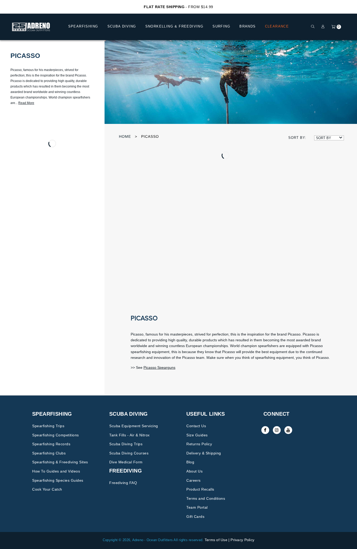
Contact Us (196, 426)
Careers (193, 480)
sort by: (297, 138)
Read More (26, 103)
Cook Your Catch (47, 489)
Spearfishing (83, 26)
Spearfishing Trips (48, 426)
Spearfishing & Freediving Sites (60, 462)
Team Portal (197, 507)
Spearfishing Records (51, 444)
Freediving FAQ (123, 483)
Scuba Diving (121, 26)
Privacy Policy (242, 540)
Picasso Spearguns (159, 367)
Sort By (323, 138)
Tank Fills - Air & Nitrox (129, 435)
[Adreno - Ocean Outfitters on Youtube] (288, 430)
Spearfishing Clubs (49, 453)
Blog (190, 462)
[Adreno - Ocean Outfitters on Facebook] (265, 430)
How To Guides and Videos (56, 471)
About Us (194, 471)
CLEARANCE (277, 26)
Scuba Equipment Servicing (133, 426)
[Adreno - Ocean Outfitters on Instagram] (277, 430)
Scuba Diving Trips (125, 444)
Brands (247, 26)
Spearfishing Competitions (55, 435)
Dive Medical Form (126, 462)
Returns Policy (199, 444)
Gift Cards (195, 516)
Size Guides (197, 435)
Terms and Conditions (205, 498)
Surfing (221, 26)
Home (125, 136)
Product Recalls (200, 489)
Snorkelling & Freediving (174, 26)
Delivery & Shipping (203, 453)
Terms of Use (216, 540)
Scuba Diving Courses (128, 453)
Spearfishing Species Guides (57, 480)
